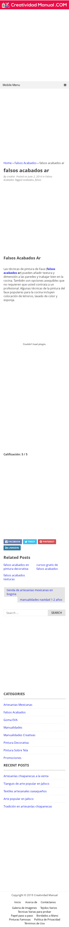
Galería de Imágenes (24, 908)
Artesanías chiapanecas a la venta (26, 776)
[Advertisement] (34, 46)
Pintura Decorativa (16, 743)
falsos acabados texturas (14, 577)
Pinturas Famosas (20, 919)
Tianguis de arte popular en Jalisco (26, 784)
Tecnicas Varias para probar (34, 911)
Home (8, 163)
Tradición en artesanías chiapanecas (28, 806)
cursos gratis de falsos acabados (47, 567)
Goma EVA (11, 720)
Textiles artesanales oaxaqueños (25, 791)
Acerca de (31, 902)
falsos (38, 180)
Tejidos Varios (48, 908)
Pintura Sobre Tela (16, 750)
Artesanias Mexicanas (18, 705)
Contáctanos (48, 902)
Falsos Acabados (26, 163)
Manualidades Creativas (19, 735)
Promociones (12, 758)
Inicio (17, 902)
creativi (11, 176)
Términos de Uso (34, 923)
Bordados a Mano (47, 915)
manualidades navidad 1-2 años (41, 600)
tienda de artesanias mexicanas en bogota (30, 592)
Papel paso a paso (22, 915)
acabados (28, 180)
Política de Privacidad (47, 919)
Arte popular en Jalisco (19, 799)
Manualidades (13, 727)
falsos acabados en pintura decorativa (16, 567)
